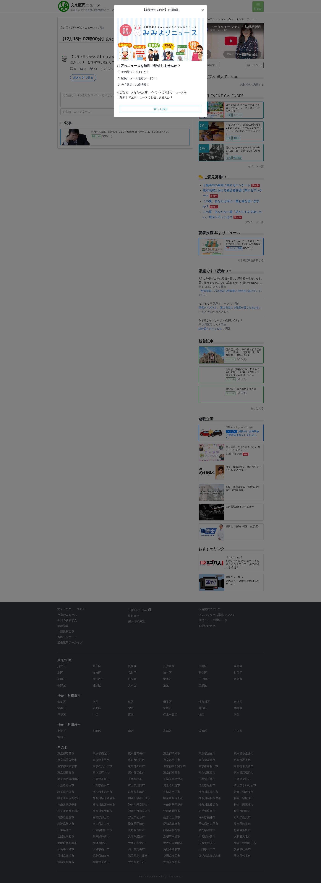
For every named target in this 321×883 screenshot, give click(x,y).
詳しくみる (161, 109)
